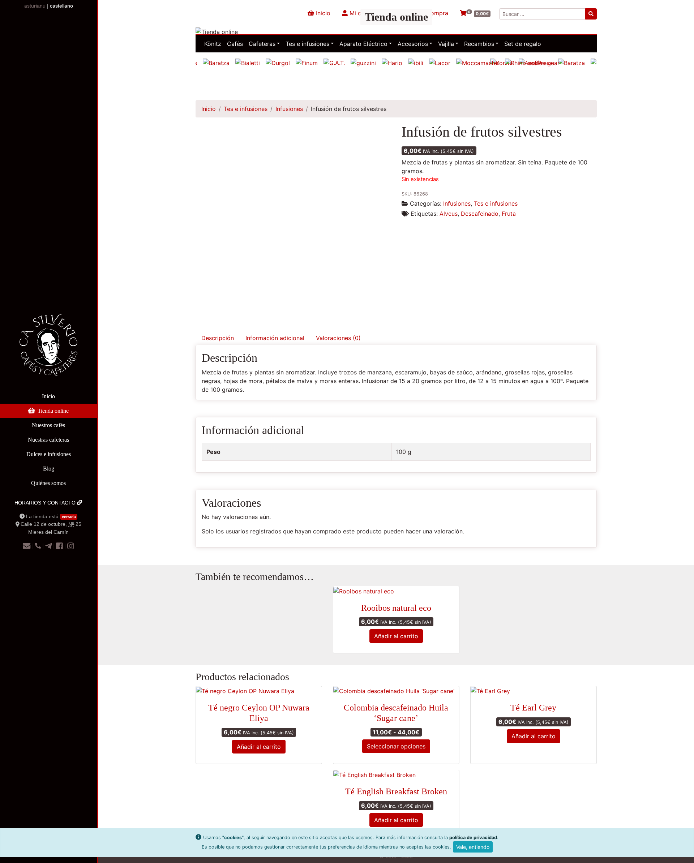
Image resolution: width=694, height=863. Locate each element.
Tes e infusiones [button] (307, 43)
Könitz (212, 43)
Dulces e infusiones (48, 454)
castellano (61, 6)
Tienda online (53, 411)
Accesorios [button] (413, 43)
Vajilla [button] (446, 43)
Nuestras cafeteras (48, 440)
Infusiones (289, 108)
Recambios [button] (479, 43)
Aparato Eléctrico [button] (363, 43)
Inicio (48, 396)
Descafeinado (479, 213)
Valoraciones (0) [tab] (338, 338)
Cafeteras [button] (262, 43)
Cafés (235, 43)
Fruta (509, 213)
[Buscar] (591, 14)
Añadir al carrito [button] (396, 636)
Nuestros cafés (48, 425)
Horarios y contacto (45, 503)
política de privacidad (473, 837)
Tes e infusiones (245, 108)
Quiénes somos (48, 483)
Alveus (449, 213)
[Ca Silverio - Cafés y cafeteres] (48, 351)
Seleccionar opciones (396, 746)
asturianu (35, 6)
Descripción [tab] (217, 338)
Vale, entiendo (472, 847)
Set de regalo (522, 43)
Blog (48, 468)
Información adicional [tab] (274, 338)
